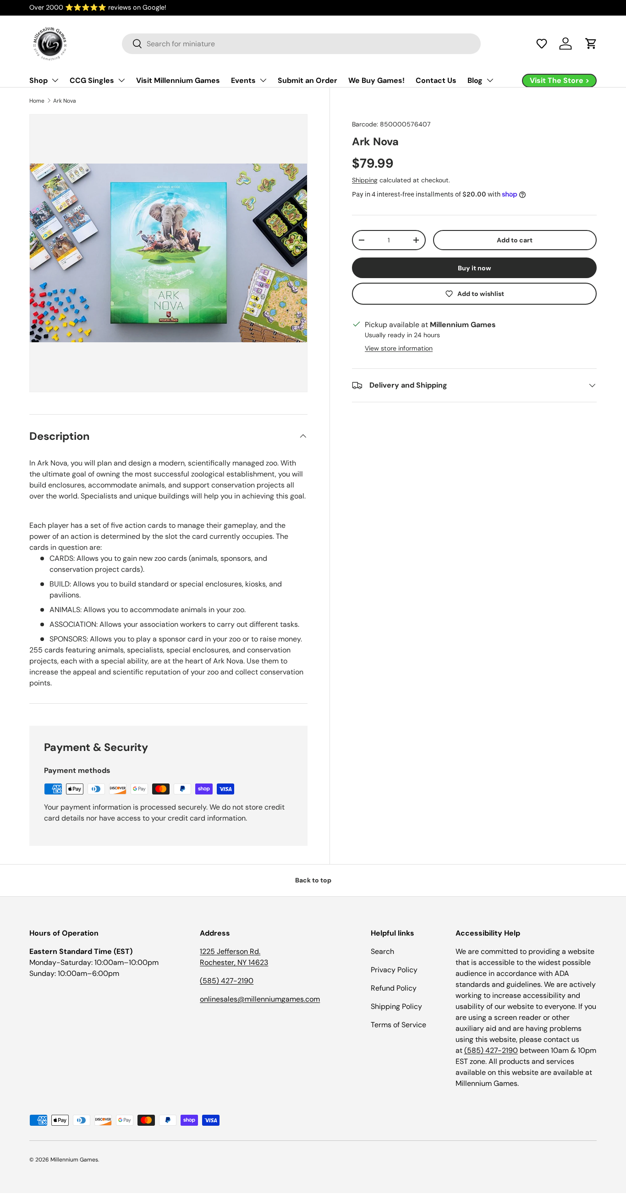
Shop (38, 80)
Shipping (365, 180)
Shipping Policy (396, 1006)
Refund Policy (394, 988)
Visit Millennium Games (178, 80)
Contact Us (436, 80)
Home (36, 100)
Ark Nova (64, 100)
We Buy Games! (376, 80)
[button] (542, 43)
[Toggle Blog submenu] (489, 80)
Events (243, 80)
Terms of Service (398, 1025)
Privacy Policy (394, 970)
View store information (399, 348)
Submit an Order (307, 80)
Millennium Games (74, 1159)
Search (382, 951)
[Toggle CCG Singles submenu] (121, 80)
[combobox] (301, 43)
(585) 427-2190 (226, 981)
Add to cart (515, 240)
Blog (475, 80)
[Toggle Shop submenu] (54, 80)
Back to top (313, 880)
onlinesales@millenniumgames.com (260, 999)
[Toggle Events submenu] (263, 80)
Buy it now (474, 268)
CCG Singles (92, 80)
